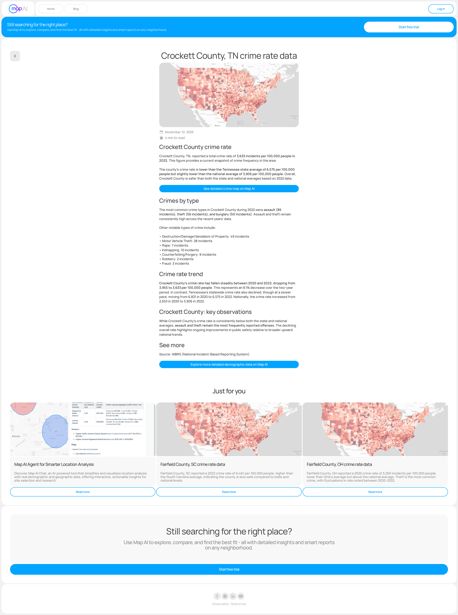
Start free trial (409, 27)
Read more (83, 492)
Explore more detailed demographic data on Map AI (229, 364)
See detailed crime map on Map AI (229, 188)
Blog (76, 9)
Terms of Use (238, 604)
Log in (441, 9)
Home (51, 9)
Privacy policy (220, 604)
